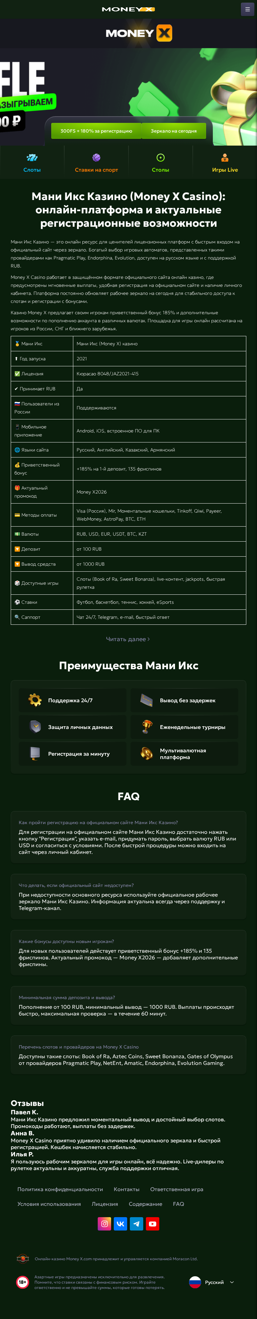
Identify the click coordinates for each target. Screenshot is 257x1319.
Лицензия (105, 1203)
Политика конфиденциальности (60, 1189)
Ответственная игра (176, 1189)
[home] (128, 9)
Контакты (127, 1189)
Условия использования (49, 1203)
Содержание (145, 1203)
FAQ (178, 1203)
